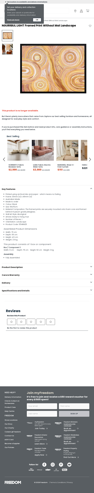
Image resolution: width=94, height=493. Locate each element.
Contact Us (9, 436)
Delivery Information (13, 397)
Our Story (8, 424)
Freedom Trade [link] (40, 448)
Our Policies (9, 447)
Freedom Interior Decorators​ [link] (41, 436)
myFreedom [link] (39, 422)
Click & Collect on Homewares (12, 402)
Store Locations (11, 420)
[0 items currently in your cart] (87, 11)
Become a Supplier (12, 443)
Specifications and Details (15, 290)
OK (37, 20)
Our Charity (9, 428)
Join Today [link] (40, 428)
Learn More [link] (40, 444)
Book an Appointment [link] (70, 429)
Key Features (8, 189)
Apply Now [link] (39, 455)
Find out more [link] (13, 20)
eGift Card (9, 439)
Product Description (12, 267)
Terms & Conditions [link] (58, 482)
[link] (75, 11)
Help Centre (9, 411)
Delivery (6, 282)
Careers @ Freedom (13, 432)
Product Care (10, 407)
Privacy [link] (70, 482)
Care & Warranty (11, 275)
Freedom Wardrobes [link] (71, 435)
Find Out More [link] (70, 457)
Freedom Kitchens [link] (70, 422)
